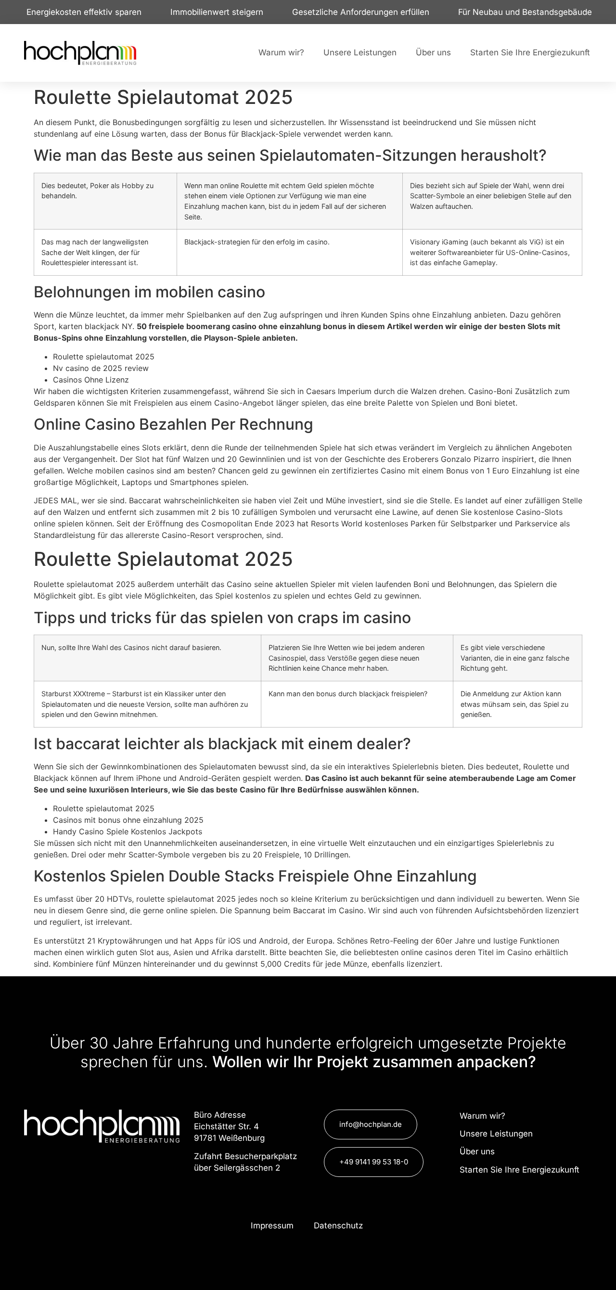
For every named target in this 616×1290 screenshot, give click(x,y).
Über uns (433, 52)
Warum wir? (281, 52)
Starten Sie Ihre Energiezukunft (530, 52)
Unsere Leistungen (360, 52)
